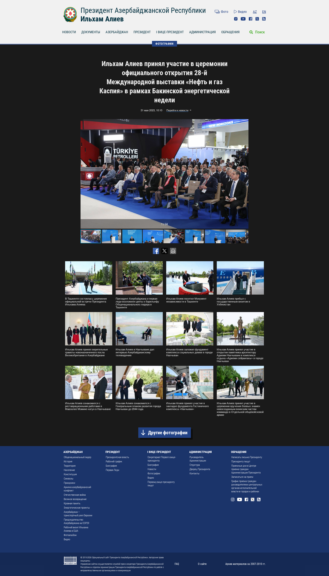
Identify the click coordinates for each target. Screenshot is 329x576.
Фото (224, 12)
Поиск (260, 32)
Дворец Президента (200, 469)
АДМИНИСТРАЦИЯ (202, 32)
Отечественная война (75, 494)
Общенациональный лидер (77, 457)
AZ (255, 12)
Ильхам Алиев (102, 19)
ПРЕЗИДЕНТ (142, 32)
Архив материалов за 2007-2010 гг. (245, 563)
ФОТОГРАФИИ (164, 43)
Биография (111, 465)
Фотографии (154, 473)
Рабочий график (114, 461)
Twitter (257, 19)
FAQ (177, 563)
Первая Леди (112, 470)
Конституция (70, 474)
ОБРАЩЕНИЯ (230, 32)
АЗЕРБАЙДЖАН (117, 32)
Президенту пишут (240, 461)
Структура (195, 464)
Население (69, 470)
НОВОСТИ (69, 32)
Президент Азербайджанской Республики (143, 10)
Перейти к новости (177, 110)
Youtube (243, 19)
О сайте (202, 563)
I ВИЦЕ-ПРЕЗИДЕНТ (170, 32)
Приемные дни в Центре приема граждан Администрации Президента (246, 469)
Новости (152, 469)
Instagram (235, 19)
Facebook (250, 19)
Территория (70, 465)
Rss (264, 19)
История (68, 461)
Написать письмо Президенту (246, 457)
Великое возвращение (75, 499)
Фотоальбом (70, 535)
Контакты (194, 473)
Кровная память (72, 503)
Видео (242, 12)
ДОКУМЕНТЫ (90, 32)
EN (264, 12)
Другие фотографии (167, 432)
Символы (68, 478)
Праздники (69, 482)
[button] (245, 174)
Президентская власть (117, 457)
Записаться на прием (242, 476)
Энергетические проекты (77, 507)
